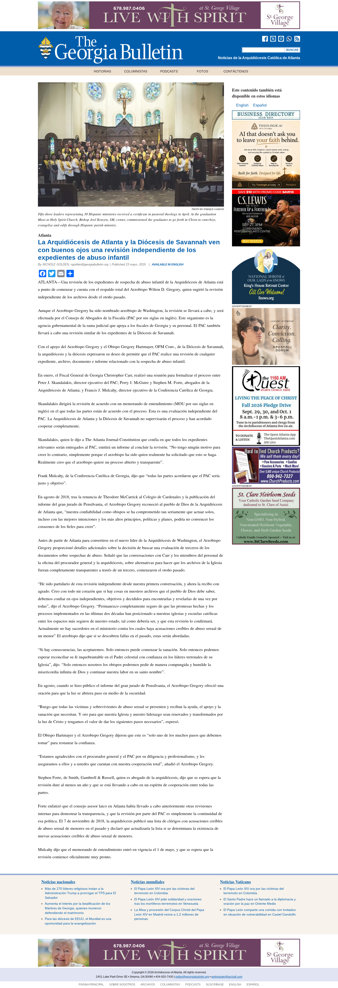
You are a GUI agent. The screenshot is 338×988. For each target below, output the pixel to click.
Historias (102, 71)
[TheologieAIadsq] (266, 187)
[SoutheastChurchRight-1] (266, 482)
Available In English (167, 264)
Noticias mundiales (147, 882)
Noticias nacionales (58, 882)
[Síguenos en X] (273, 39)
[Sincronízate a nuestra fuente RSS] (297, 39)
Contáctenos (235, 71)
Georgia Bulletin (110, 49)
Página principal (91, 984)
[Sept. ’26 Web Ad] (266, 303)
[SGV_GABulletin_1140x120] (169, 28)
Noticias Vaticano (235, 882)
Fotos (202, 71)
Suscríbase (215, 984)
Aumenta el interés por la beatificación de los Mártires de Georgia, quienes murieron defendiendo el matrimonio (77, 908)
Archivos (147, 984)
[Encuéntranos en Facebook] (265, 39)
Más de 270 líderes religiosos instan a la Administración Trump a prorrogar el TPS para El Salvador (80, 893)
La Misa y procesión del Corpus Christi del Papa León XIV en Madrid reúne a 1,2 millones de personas (169, 914)
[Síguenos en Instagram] (281, 39)
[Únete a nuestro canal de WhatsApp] (289, 39)
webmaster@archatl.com (226, 976)
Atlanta (44, 235)
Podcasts (169, 71)
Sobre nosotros (122, 984)
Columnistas (135, 71)
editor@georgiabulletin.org (192, 976)
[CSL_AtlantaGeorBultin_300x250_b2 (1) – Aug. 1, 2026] (266, 245)
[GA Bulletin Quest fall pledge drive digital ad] (266, 444)
